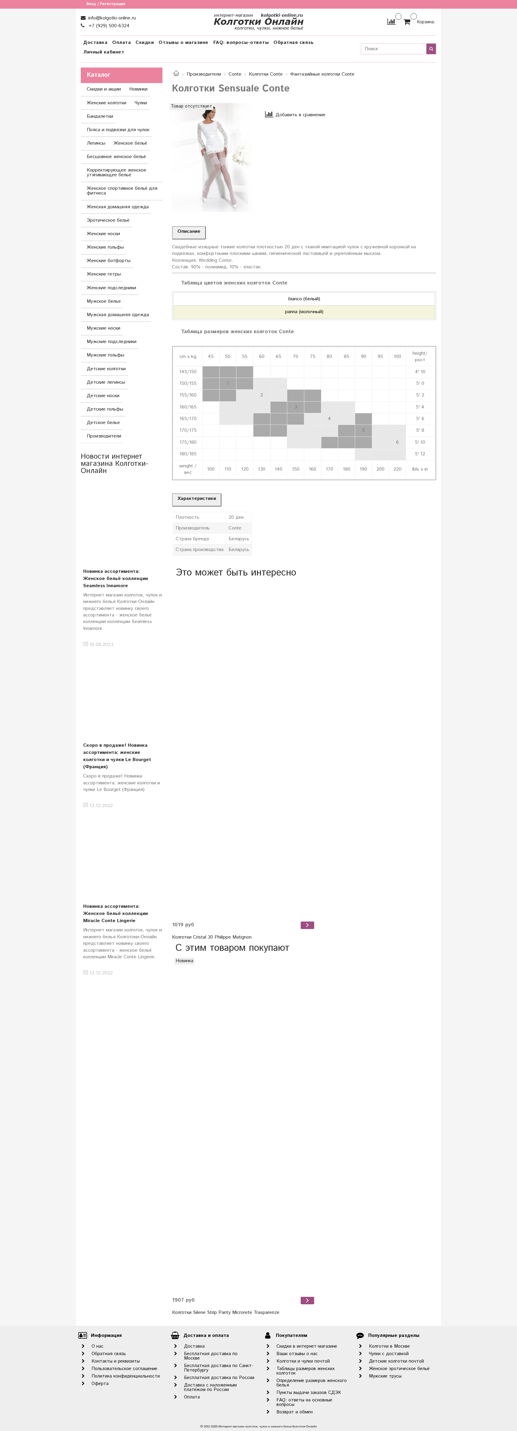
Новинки (138, 89)
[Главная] (176, 74)
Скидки (145, 42)
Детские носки (103, 395)
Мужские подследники (111, 341)
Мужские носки (103, 328)
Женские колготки (106, 103)
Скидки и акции (104, 89)
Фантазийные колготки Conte (322, 74)
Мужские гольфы (105, 355)
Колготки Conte (266, 74)
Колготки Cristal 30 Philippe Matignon (212, 937)
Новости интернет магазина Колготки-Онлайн (114, 464)
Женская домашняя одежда (118, 206)
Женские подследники (111, 287)
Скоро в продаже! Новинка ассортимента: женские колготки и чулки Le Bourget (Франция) (117, 756)
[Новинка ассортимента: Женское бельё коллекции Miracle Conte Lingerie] (121, 855)
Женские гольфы (105, 247)
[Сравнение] (391, 21)
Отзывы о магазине (184, 42)
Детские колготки (106, 368)
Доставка (95, 42)
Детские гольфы (105, 409)
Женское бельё (130, 143)
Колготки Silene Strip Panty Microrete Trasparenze (225, 1312)
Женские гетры (104, 274)
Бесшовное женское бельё (116, 156)
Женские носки (103, 233)
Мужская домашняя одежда (118, 314)
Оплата (121, 42)
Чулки (141, 103)
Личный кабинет (103, 52)
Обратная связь (293, 42)
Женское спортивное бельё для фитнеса (122, 191)
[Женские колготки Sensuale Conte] (213, 157)
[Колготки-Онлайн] (258, 20)
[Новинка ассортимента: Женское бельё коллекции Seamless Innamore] (121, 519)
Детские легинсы (106, 382)
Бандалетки (100, 116)
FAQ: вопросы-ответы (241, 42)
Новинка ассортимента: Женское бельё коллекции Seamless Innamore (115, 578)
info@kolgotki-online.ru (111, 18)
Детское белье (103, 422)
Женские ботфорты (108, 260)
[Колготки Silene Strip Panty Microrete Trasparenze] (244, 1125)
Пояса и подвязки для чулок (118, 129)
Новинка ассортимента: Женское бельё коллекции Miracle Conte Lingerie (115, 913)
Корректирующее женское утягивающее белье (116, 172)
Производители (204, 74)
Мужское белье (104, 301)
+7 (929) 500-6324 (108, 25)
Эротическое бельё (108, 220)
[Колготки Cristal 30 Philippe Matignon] (244, 749)
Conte (235, 74)
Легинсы (96, 143)
